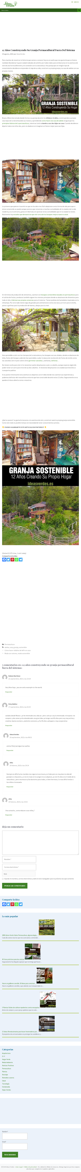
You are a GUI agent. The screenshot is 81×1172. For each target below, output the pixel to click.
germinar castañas (35, 361)
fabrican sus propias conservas (23, 300)
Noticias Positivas (8, 1065)
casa (11, 647)
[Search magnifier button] (79, 10)
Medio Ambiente (7, 1062)
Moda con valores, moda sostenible (17, 653)
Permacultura (10, 644)
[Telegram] (20, 559)
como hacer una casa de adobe (52, 121)
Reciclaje (5, 1075)
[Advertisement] (40, 31)
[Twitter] (8, 559)
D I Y (3, 1056)
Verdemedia (6, 1087)
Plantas (4, 1072)
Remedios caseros (8, 1078)
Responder (8, 692)
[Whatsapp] (16, 559)
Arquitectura (6, 1053)
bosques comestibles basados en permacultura (58, 295)
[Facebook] (4, 559)
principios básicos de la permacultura (15, 123)
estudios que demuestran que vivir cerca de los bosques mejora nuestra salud (40, 214)
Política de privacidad (30, 1167)
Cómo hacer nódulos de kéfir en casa (18, 650)
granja (16, 647)
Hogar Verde (6, 1059)
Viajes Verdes (6, 1090)
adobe (7, 647)
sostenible (23, 647)
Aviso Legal (18, 1167)
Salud (4, 1081)
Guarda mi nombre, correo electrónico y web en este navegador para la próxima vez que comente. (39, 879)
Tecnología (5, 1084)
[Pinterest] (12, 559)
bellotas (54, 361)
